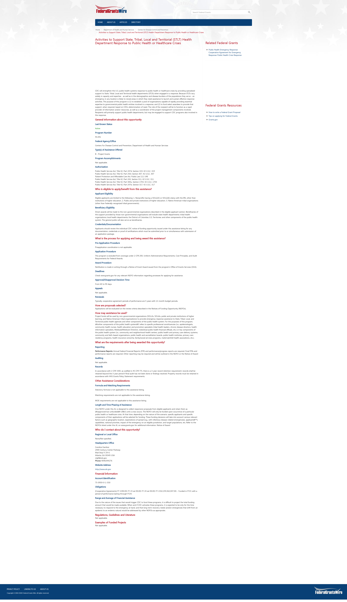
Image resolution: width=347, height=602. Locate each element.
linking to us (30, 589)
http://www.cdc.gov (103, 469)
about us (44, 589)
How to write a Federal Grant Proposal (224, 112)
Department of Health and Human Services (119, 30)
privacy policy (13, 589)
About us (111, 22)
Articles (123, 22)
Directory (136, 22)
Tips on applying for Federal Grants (223, 116)
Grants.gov (213, 119)
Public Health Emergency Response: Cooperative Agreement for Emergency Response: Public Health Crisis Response (225, 52)
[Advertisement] (146, 66)
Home (100, 22)
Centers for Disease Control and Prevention (153, 30)
